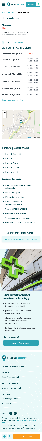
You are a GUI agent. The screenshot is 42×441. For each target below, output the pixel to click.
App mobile (6, 403)
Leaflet (29, 138)
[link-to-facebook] (11, 413)
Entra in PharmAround (11, 388)
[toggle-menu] (3, 4)
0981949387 (18, 42)
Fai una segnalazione (10, 399)
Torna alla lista (12, 17)
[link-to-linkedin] (15, 413)
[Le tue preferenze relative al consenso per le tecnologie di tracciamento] (38, 4)
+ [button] (5, 112)
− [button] (5, 115)
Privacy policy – (23, 420)
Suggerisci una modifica (12, 100)
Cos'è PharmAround (10, 377)
